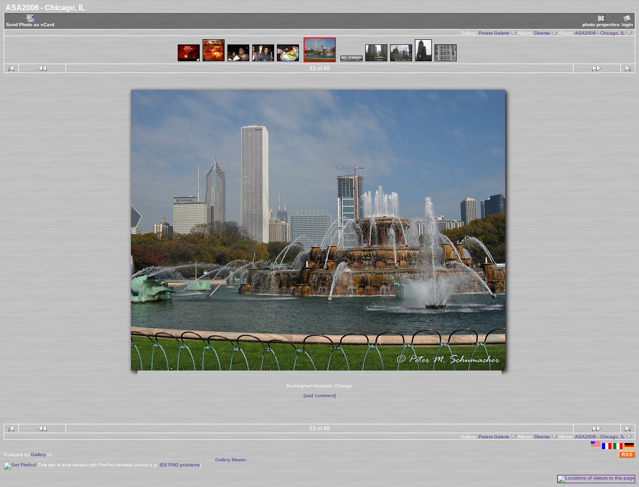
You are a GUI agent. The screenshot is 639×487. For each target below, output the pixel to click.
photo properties (601, 24)
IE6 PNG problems (180, 464)
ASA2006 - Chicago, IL (600, 33)
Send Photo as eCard (30, 24)
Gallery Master (230, 459)
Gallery (38, 454)
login (627, 24)
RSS (627, 454)
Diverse (543, 33)
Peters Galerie (495, 33)
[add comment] (320, 395)
